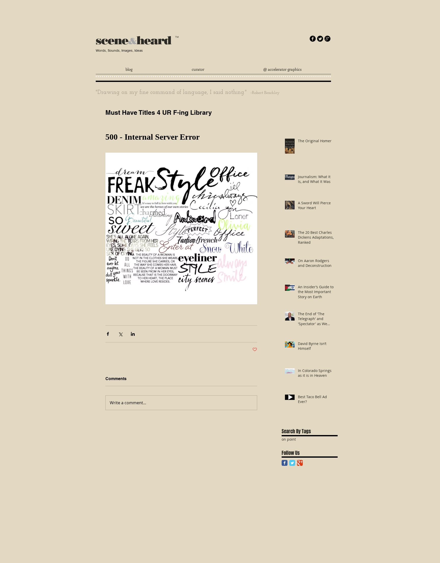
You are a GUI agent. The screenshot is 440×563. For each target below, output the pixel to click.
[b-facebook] (313, 39)
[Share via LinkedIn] (132, 333)
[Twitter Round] (320, 39)
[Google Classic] (300, 463)
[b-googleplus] (327, 39)
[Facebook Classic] (284, 463)
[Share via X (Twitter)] (120, 333)
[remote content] (181, 137)
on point (289, 439)
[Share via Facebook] (107, 333)
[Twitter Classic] (292, 463)
